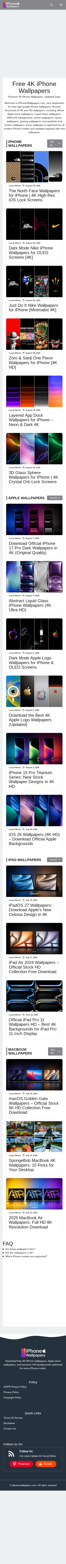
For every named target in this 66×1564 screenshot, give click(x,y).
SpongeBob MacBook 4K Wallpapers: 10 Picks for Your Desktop (32, 1165)
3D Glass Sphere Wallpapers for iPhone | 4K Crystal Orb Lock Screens (33, 477)
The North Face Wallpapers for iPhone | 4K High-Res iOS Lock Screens (34, 195)
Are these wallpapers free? (20, 1249)
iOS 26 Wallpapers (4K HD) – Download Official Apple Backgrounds (34, 839)
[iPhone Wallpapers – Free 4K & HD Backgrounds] (11, 5)
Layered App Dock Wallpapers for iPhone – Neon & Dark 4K (31, 420)
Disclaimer (9, 1423)
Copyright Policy (12, 1397)
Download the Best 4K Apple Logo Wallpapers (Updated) (30, 720)
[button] (51, 5)
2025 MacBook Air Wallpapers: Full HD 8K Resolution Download (30, 1222)
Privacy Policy (11, 1392)
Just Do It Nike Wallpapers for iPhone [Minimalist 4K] (33, 307)
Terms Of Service (13, 1417)
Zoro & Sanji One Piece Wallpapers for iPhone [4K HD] (33, 363)
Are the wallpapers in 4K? (19, 1252)
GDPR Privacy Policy (15, 1386)
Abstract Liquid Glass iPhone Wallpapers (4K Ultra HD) (30, 605)
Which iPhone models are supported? (26, 1256)
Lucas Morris (15, 186)
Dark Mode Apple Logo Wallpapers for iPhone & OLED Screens (31, 662)
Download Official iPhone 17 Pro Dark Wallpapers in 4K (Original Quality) (33, 548)
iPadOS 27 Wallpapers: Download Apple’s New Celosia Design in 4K (30, 910)
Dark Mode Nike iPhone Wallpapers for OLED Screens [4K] (31, 253)
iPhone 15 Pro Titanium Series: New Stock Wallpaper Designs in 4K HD (31, 779)
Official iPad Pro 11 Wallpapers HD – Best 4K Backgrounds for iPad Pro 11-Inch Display (32, 1026)
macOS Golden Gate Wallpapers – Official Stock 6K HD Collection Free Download (34, 1105)
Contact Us (10, 1428)
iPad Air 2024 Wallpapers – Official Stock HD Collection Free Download (34, 967)
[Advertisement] (33, 43)
